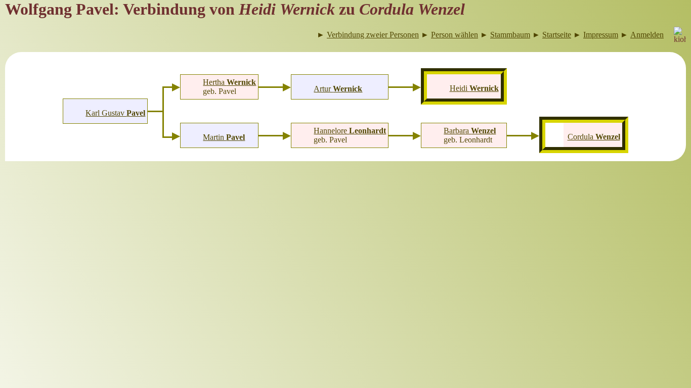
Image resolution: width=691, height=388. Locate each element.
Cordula (594, 136)
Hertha (229, 82)
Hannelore (350, 130)
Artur (338, 88)
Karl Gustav (115, 113)
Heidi (474, 88)
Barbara (470, 130)
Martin (224, 137)
